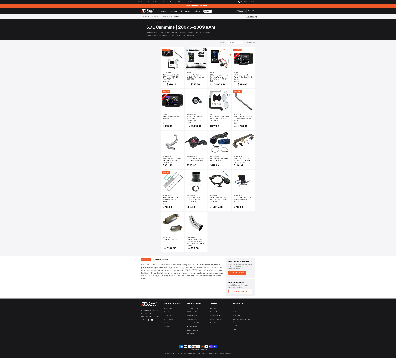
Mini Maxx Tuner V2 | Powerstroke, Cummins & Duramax (243, 77)
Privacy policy (182, 353)
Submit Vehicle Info (154, 2)
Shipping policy (213, 353)
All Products (168, 308)
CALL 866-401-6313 (237, 273)
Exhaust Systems (193, 326)
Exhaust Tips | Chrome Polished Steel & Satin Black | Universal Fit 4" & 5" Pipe (195, 242)
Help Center (141, 2)
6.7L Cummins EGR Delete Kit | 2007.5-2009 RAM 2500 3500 (219, 118)
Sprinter (167, 326)
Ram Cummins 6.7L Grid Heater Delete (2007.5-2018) (171, 199)
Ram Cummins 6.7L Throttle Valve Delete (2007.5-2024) (194, 199)
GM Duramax (168, 319)
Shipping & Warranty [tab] (161, 259)
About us (213, 308)
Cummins (167, 315)
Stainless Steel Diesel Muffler (170, 240)
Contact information (225, 353)
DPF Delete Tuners (193, 308)
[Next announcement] (254, 6)
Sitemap (235, 325)
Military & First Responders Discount (242, 320)
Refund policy (192, 353)
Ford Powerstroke (170, 312)
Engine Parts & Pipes (194, 323)
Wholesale (181, 2)
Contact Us (213, 312)
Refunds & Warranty (169, 2)
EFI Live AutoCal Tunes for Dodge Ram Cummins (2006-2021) (195, 77)
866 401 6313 (243, 2)
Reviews (235, 312)
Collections (154, 16)
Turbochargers (192, 319)
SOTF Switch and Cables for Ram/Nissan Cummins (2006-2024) (219, 199)
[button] (163, 11)
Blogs (234, 329)
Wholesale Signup (216, 315)
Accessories (191, 333)
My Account (254, 2)
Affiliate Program (193, 2)
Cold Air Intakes (192, 330)
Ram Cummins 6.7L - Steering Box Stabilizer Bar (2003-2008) (242, 160)
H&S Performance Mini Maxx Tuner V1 (171, 118)
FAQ (234, 308)
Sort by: (222, 43)
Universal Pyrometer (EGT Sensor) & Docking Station (243, 199)
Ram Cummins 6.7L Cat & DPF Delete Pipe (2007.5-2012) (243, 118)
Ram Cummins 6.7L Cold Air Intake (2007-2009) (195, 159)
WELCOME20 (240, 291)
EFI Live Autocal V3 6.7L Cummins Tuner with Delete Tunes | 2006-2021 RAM (219, 78)
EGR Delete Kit (192, 315)
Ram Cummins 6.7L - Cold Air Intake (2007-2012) (219, 159)
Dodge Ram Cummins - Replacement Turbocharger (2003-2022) (195, 120)
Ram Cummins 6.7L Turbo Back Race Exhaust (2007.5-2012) (172, 160)
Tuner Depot (145, 16)
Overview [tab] (146, 259)
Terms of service (202, 353)
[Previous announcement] (142, 6)
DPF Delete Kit (192, 312)
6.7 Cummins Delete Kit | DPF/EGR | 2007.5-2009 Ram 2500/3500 (171, 77)
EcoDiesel (167, 323)
